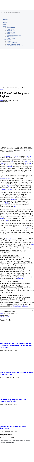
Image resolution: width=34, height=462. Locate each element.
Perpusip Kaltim (11, 32)
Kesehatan (3, 189)
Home (1, 87)
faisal (1, 100)
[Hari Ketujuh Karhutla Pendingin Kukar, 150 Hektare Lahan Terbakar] (16, 396)
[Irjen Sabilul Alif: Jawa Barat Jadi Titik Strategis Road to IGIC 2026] (16, 369)
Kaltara (25, 306)
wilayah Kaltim (16, 306)
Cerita (5, 22)
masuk (8, 437)
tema (32, 244)
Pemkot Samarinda (11, 36)
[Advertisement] (17, 69)
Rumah (16, 156)
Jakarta (10, 167)
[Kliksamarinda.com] (5, 5)
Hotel (6, 220)
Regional (9, 186)
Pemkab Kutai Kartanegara (14, 35)
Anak (10, 189)
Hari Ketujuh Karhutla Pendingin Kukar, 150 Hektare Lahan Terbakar (15, 400)
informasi (8, 239)
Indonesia (3, 163)
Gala (4, 24)
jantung (25, 161)
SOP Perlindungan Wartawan (14, 44)
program (13, 199)
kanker (7, 203)
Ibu (8, 189)
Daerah (29, 156)
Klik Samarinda (10, 442)
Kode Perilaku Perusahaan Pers (15, 45)
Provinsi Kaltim (11, 30)
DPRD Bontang (11, 38)
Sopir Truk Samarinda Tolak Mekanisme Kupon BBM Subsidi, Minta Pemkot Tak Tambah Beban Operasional (16, 345)
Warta (5, 21)
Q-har (23, 440)
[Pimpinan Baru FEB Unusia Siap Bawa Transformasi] (16, 423)
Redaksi (9, 41)
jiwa (14, 206)
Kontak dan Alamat (12, 42)
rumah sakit (28, 163)
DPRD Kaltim (10, 29)
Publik (2, 218)
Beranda (5, 19)
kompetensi (28, 227)
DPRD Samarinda (11, 33)
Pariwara (5, 26)
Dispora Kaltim (11, 27)
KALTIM (20, 278)
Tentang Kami (7, 39)
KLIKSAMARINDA (6, 156)
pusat (11, 161)
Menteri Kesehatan (5, 179)
